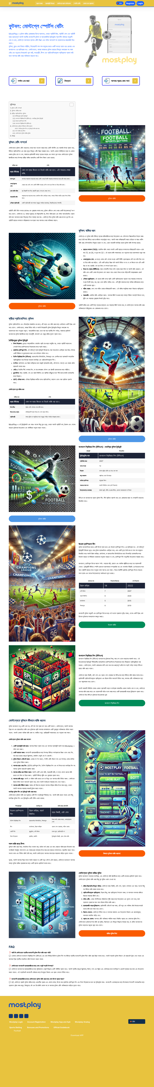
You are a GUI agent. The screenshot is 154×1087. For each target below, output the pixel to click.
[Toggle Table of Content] (70, 105)
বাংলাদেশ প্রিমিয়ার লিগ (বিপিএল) (23, 123)
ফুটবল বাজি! (112, 198)
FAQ (13, 136)
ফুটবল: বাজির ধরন (16, 111)
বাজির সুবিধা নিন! (112, 933)
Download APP (77, 1035)
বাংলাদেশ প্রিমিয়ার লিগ (112, 703)
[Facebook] (11, 1016)
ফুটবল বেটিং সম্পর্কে (16, 108)
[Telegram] (21, 1016)
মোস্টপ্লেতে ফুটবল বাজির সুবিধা (23, 133)
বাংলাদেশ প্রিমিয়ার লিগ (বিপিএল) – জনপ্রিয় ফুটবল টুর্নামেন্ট (29, 118)
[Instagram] (16, 1016)
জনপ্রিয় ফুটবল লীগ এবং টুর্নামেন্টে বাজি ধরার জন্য (29, 128)
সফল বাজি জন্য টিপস (20, 131)
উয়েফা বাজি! (112, 625)
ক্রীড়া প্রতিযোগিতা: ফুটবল (19, 113)
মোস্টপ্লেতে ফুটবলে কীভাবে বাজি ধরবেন (22, 126)
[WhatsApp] (26, 1016)
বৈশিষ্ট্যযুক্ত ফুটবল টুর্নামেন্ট (21, 116)
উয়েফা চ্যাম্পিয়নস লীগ (21, 121)
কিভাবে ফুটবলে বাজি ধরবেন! (112, 853)
